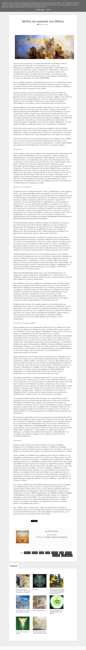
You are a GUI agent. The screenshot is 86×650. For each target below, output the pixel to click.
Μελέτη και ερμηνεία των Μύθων (43, 21)
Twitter (48, 537)
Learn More (40, 10)
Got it (48, 10)
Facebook (54, 537)
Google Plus (63, 537)
